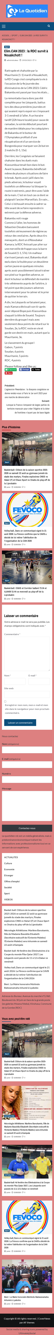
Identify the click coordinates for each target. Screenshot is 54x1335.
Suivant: (28, 406)
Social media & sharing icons (21, 1329)
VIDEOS (8, 899)
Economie (9, 869)
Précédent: (27, 391)
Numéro (6, 773)
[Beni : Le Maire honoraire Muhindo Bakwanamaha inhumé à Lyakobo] (27, 1276)
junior (8, 487)
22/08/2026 (17, 487)
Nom (7, 675)
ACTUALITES (11, 857)
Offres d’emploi (12, 881)
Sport (7, 47)
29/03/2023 (27, 60)
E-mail (32, 675)
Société (8, 887)
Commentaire (12, 634)
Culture (8, 863)
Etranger (8, 875)
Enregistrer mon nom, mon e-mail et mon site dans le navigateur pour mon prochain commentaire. (27, 709)
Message (6, 788)
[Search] (49, 26)
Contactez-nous (27, 828)
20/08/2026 (17, 599)
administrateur (12, 60)
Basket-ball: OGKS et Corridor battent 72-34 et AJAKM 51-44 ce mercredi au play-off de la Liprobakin (25, 591)
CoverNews (44, 1318)
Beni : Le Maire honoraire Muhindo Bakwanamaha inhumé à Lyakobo (22, 986)
